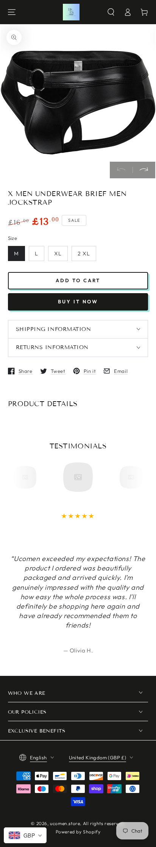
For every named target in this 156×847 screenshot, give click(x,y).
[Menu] (11, 12)
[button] (111, 12)
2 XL (84, 253)
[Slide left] (121, 170)
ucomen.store (65, 823)
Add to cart (78, 280)
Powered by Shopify (78, 832)
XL (58, 253)
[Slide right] (144, 170)
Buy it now (78, 301)
